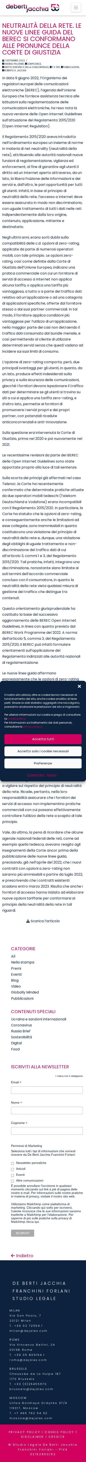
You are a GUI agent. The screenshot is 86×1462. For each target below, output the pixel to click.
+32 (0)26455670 (30, 1384)
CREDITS (57, 1437)
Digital (16, 1043)
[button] (79, 686)
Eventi (16, 974)
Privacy (52, 775)
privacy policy (32, 726)
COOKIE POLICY (59, 1432)
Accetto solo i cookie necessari (43, 751)
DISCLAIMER (32, 1437)
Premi (16, 968)
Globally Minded (25, 992)
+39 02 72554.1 (28, 1326)
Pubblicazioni (71, 67)
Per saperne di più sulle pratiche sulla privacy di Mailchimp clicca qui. (42, 1218)
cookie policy (16, 719)
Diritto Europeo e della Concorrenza (26, 67)
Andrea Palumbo (14, 64)
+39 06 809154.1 (29, 1355)
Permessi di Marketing (26, 1146)
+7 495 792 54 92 (31, 1413)
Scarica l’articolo (45, 921)
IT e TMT (56, 67)
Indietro (24, 1256)
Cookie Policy (36, 775)
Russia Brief (20, 1031)
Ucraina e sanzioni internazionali (38, 1019)
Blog (15, 980)
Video (16, 986)
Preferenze (43, 763)
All (13, 956)
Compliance (34, 64)
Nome (16, 1103)
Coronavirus (21, 1025)
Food (15, 1049)
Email (16, 1082)
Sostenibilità (21, 1037)
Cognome (19, 1123)
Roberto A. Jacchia (15, 70)
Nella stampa (22, 962)
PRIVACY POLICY (24, 1432)
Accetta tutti (43, 739)
